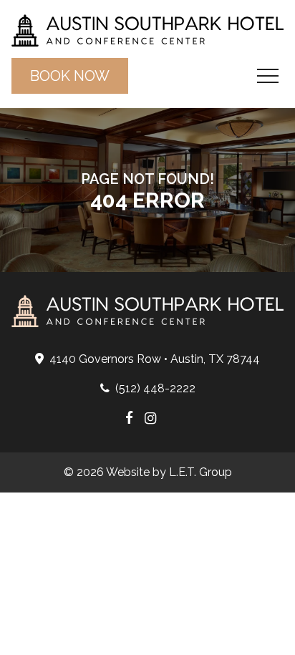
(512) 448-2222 (155, 388)
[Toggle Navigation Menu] (267, 76)
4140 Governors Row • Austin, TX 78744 (154, 359)
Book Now (70, 75)
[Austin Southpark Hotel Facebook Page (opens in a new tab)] (129, 419)
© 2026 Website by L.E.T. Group (148, 472)
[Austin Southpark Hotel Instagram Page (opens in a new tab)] (150, 419)
